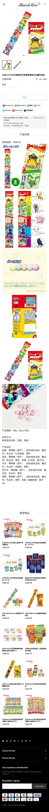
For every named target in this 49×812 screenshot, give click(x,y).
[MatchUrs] (28, 4)
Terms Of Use (8, 751)
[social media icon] (3, 741)
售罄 (24, 97)
